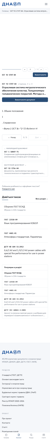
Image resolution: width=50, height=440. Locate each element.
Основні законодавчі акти (13, 379)
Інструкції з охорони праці (13, 384)
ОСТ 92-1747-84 (9, 83)
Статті (4, 427)
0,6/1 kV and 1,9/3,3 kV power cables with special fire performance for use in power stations (25, 253)
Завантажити (40, 75)
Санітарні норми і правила (13, 397)
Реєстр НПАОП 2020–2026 (13, 401)
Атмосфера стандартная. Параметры (23, 236)
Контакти (6, 423)
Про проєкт (7, 418)
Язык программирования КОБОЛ (21, 223)
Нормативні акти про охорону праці (17, 388)
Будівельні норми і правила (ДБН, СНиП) (19, 392)
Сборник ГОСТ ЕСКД (14, 206)
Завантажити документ (25, 100)
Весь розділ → (42, 199)
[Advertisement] (25, 40)
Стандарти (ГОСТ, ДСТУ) (12, 375)
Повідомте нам (8, 189)
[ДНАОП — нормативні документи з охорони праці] (11, 4)
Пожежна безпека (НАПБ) (13, 405)
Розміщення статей (10, 431)
